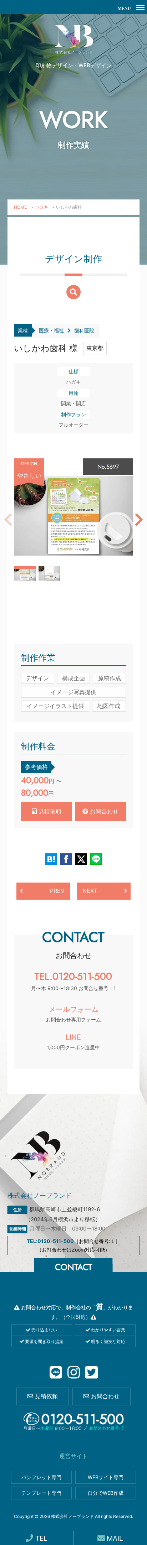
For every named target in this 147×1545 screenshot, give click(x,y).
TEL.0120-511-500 (73, 980)
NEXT (89, 890)
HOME (20, 207)
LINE (73, 1041)
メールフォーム (73, 1014)
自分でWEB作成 (105, 1493)
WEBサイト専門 (105, 1477)
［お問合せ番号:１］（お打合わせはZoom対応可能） (73, 1245)
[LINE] (56, 1372)
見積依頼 (49, 811)
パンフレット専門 (41, 1477)
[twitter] (91, 1372)
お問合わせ (103, 811)
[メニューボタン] (140, 7)
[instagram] (73, 1372)
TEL (40, 1538)
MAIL (114, 1538)
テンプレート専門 (41, 1493)
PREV (57, 890)
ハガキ (41, 207)
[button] (8, 519)
